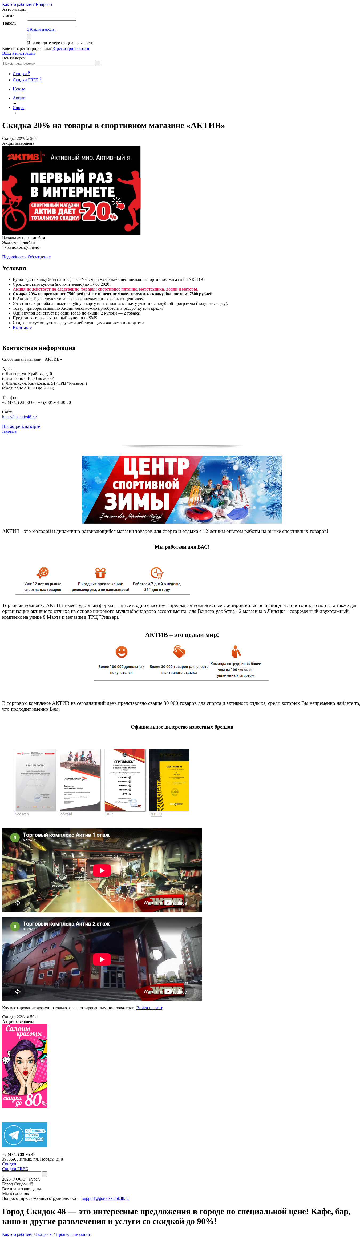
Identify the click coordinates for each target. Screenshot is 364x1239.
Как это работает (17, 1234)
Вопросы (44, 4)
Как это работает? (18, 4)
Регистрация (23, 53)
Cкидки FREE (27, 80)
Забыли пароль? (41, 29)
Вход (6, 53)
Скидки (21, 73)
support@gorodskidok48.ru (105, 1198)
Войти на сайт (149, 1007)
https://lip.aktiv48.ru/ (19, 417)
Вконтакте (22, 327)
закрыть (9, 431)
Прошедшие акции (73, 1234)
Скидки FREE (15, 1168)
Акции (19, 98)
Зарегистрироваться (71, 48)
